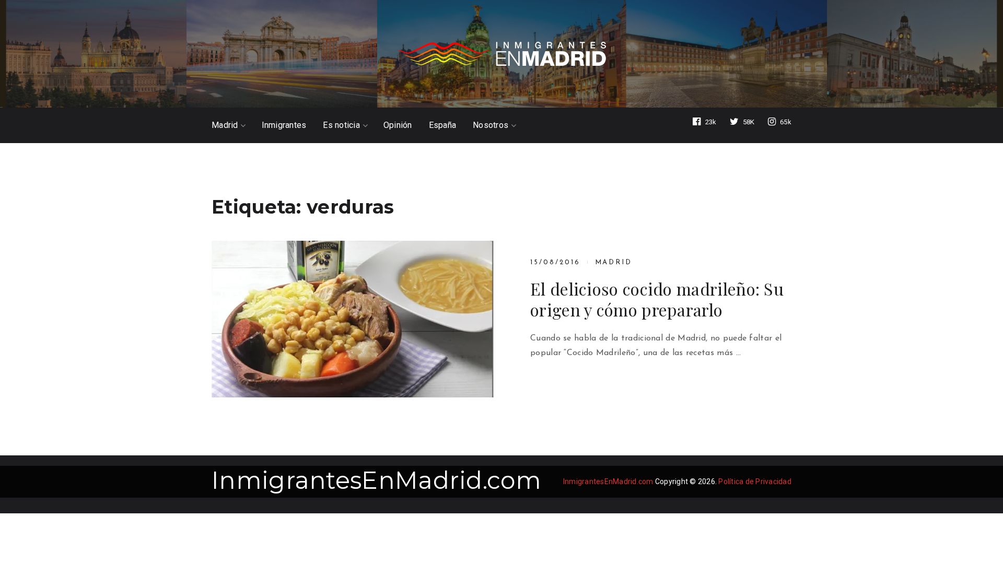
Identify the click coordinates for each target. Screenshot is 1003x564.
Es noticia (341, 125)
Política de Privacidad (754, 481)
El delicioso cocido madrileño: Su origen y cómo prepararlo (657, 299)
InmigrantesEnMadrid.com (376, 480)
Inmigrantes (284, 125)
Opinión (397, 125)
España (443, 125)
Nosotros (490, 125)
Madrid (225, 125)
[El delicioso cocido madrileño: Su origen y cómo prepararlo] (353, 319)
